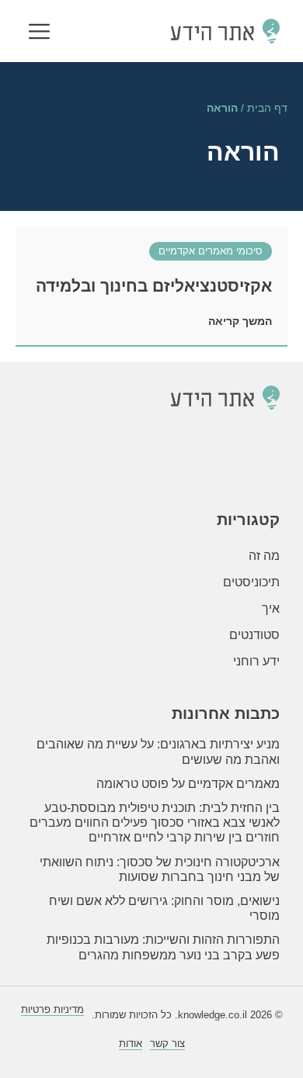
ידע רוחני (256, 661)
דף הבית (267, 108)
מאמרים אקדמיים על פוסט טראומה (188, 783)
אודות (130, 1043)
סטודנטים (254, 634)
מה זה (264, 555)
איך (271, 608)
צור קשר (167, 1043)
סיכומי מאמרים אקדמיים (210, 251)
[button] (39, 33)
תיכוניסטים (251, 582)
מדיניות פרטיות (52, 1009)
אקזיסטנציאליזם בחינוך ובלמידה (154, 286)
